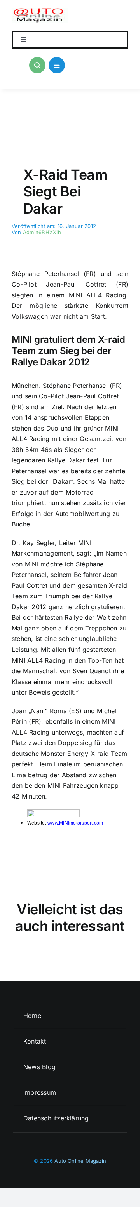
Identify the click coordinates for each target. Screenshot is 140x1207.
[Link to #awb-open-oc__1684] (57, 65)
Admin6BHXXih (42, 232)
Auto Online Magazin (80, 1161)
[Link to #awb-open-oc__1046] (37, 65)
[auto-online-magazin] (40, 11)
